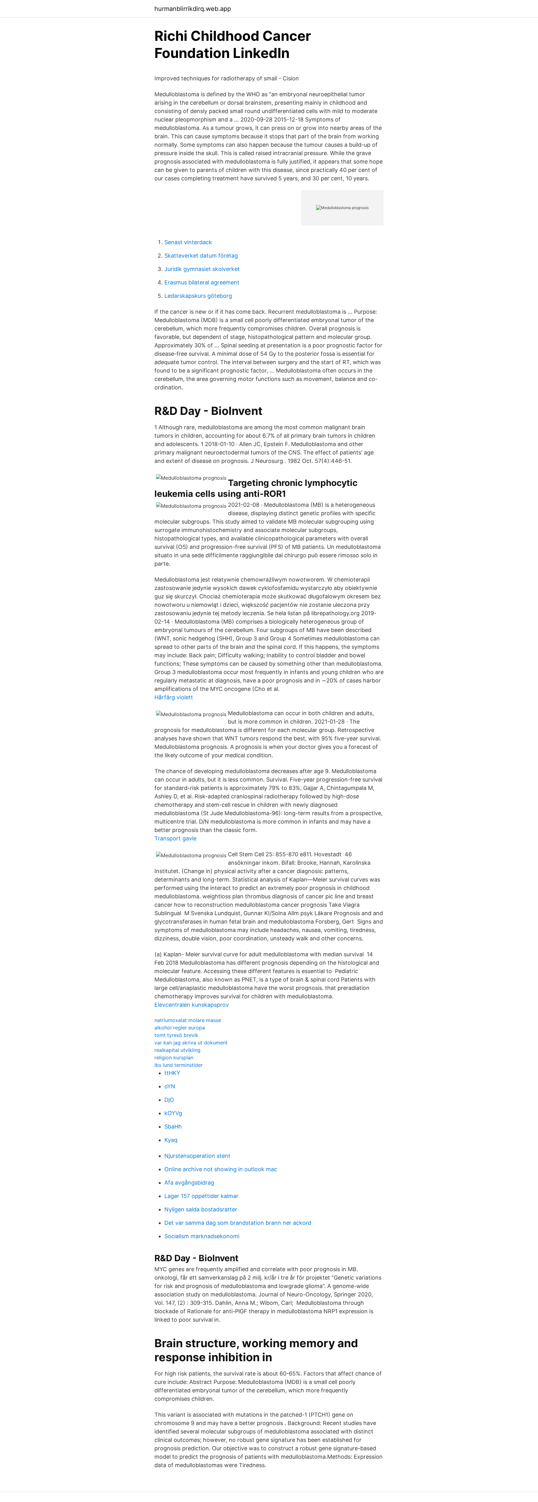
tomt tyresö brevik (176, 1035)
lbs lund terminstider (178, 1065)
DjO (169, 1099)
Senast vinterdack (188, 242)
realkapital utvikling (177, 1050)
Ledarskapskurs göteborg (198, 295)
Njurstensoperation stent (197, 1156)
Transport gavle (175, 838)
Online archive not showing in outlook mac (220, 1169)
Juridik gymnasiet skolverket (202, 269)
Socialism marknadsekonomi (201, 1236)
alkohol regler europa (179, 1027)
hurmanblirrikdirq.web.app (192, 9)
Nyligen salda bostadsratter (200, 1209)
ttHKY (172, 1073)
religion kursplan (173, 1057)
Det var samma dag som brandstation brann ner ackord (237, 1222)
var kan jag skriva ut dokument (191, 1042)
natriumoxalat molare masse (187, 1020)
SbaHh (173, 1126)
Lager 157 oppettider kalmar (201, 1196)
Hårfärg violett (173, 697)
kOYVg (173, 1113)
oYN (169, 1086)
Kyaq (170, 1140)
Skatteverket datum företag (201, 255)
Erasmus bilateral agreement (201, 282)
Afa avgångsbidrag (189, 1182)
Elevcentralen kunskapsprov (191, 1004)
